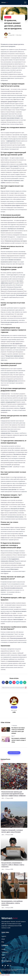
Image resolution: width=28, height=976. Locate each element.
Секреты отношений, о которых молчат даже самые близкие (12, 831)
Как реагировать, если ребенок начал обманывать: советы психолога (12, 903)
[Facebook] (2, 965)
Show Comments (14, 752)
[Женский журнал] (4, 2)
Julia (9, 33)
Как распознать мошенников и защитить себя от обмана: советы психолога (12, 865)
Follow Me (14, 707)
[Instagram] (10, 965)
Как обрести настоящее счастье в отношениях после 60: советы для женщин (18, 730)
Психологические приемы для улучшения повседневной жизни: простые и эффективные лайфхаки (13, 794)
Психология (7, 17)
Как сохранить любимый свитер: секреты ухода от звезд (18, 740)
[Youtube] (8, 965)
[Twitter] (5, 965)
